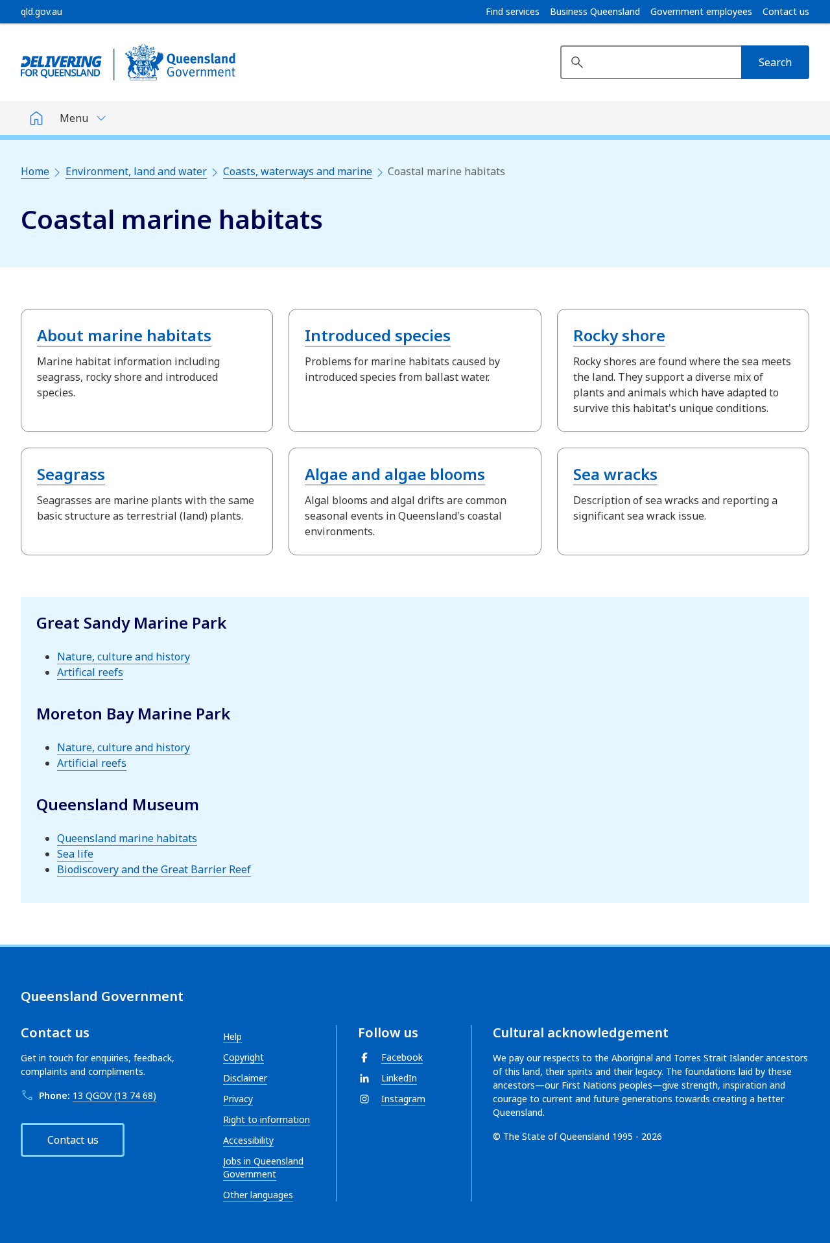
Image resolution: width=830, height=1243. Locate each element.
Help (232, 1036)
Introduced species (378, 335)
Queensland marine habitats (127, 838)
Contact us (786, 11)
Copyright (243, 1057)
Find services (513, 11)
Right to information (266, 1119)
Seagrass (71, 474)
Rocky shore (619, 335)
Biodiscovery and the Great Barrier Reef (154, 869)
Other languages (258, 1195)
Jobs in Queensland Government (263, 1167)
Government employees (701, 11)
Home (35, 171)
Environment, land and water (136, 171)
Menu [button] (74, 118)
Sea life (75, 854)
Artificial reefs (91, 763)
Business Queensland (595, 11)
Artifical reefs (90, 672)
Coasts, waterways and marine (297, 171)
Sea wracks (615, 474)
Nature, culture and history (123, 656)
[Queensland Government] (128, 62)
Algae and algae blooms (395, 474)
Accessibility (248, 1140)
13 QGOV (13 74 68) (114, 1095)
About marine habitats (124, 335)
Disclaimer (245, 1078)
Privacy (238, 1098)
